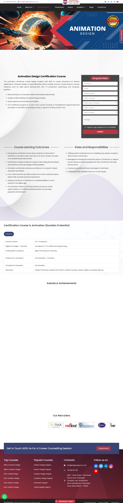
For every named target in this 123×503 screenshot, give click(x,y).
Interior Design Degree (42, 469)
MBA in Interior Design (12, 465)
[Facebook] (105, 1)
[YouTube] (117, 1)
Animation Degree (41, 483)
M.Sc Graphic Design (11, 478)
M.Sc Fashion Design (11, 487)
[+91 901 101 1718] (65, 470)
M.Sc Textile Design (11, 474)
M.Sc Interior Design (11, 483)
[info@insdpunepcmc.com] (65, 465)
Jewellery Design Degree (43, 478)
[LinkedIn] (111, 1)
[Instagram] (114, 1)
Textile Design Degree (42, 487)
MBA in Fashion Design (12, 469)
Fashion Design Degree (42, 465)
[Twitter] (108, 1)
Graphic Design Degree (43, 474)
